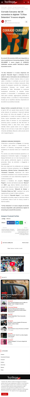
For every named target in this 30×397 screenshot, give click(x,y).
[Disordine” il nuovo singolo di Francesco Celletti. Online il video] (4, 323)
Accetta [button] (5, 394)
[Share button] (25, 222)
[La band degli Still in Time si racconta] (4, 316)
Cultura (2, 362)
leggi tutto (22, 390)
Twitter (17, 222)
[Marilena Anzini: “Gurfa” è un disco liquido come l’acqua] (4, 335)
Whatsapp (21, 222)
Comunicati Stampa (5, 357)
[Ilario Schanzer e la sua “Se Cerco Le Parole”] (4, 329)
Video (2, 370)
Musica (9, 7)
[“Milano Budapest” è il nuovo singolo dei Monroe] (4, 342)
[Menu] (2, 2)
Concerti (3, 359)
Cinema (2, 354)
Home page (4, 7)
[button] (25, 2)
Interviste (3, 364)
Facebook (11, 222)
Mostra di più (25, 242)
